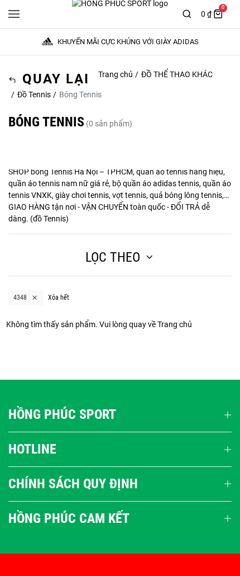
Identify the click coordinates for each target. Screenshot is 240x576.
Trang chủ (115, 74)
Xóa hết (58, 297)
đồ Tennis (49, 218)
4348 (20, 297)
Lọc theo (112, 257)
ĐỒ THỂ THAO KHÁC (177, 74)
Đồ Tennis (34, 94)
